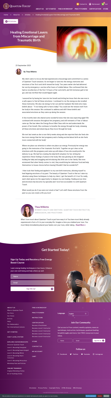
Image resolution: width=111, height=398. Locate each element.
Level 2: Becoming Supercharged (18, 350)
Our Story (10, 313)
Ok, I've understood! (90, 396)
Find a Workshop (65, 9)
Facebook (63, 354)
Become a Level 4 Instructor (41, 336)
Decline (100, 396)
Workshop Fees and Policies (16, 363)
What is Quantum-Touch (15, 310)
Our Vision (10, 316)
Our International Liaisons (16, 327)
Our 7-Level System (15, 337)
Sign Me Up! (30, 289)
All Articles (12, 21)
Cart (106, 4)
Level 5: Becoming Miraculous (17, 360)
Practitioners (81, 9)
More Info (106, 396)
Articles (9, 318)
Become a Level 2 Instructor (41, 331)
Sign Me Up (97, 340)
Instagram (99, 354)
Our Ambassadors (13, 324)
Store (105, 9)
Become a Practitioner (39, 325)
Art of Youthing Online (14, 373)
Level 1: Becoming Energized (16, 347)
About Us (40, 9)
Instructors (37, 317)
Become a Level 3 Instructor (41, 333)
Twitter (75, 354)
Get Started (51, 9)
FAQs (9, 321)
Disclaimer (32, 388)
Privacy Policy (42, 388)
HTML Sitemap (66, 388)
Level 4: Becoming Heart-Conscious (15, 357)
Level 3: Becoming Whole (15, 353)
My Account (96, 4)
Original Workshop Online (15, 371)
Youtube (87, 354)
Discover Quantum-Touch (15, 344)
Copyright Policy (54, 388)
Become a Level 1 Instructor (41, 328)
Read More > (81, 225)
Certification (95, 9)
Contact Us (83, 4)
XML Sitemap (77, 388)
